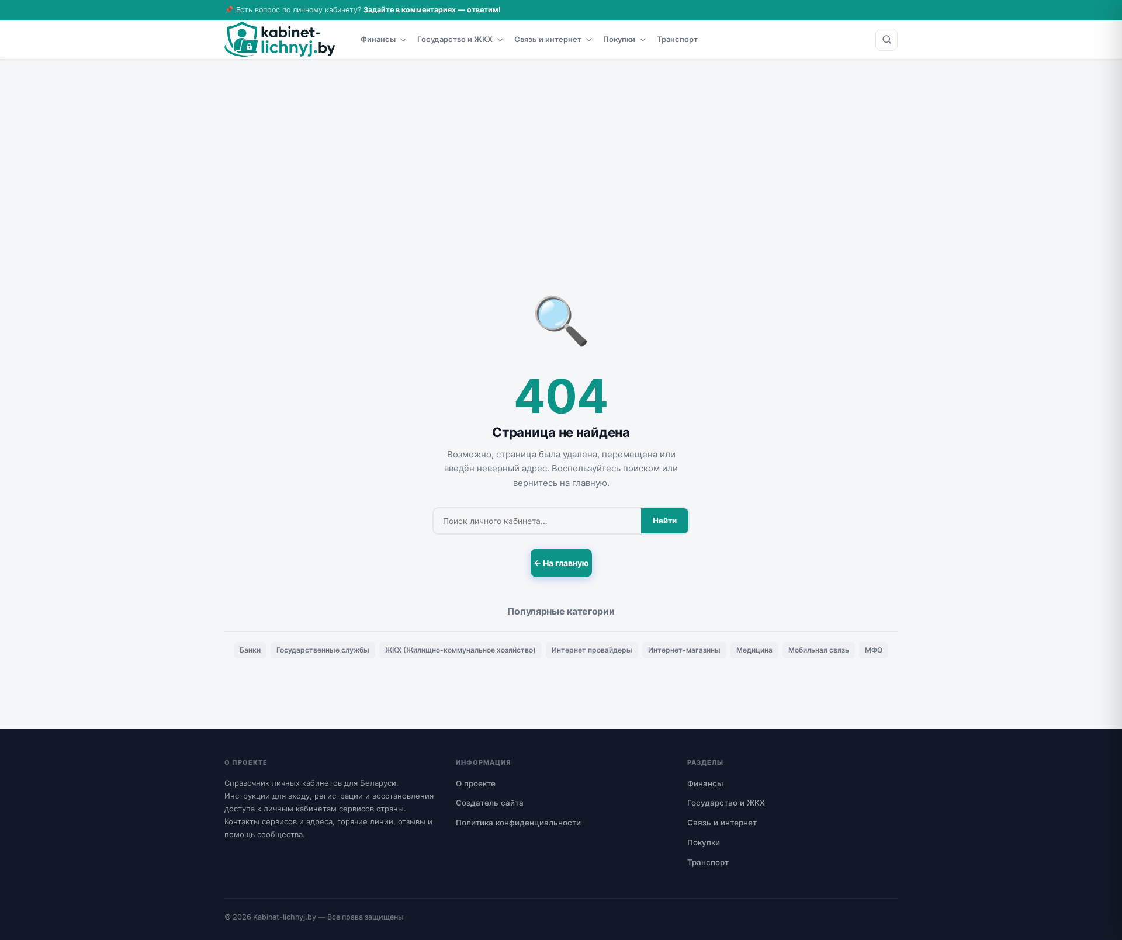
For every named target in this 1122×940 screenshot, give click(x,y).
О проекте (476, 783)
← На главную (561, 563)
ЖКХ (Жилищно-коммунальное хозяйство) (460, 650)
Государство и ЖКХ (455, 39)
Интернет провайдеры (592, 650)
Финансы (378, 39)
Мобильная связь (818, 650)
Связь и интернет (547, 39)
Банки (250, 650)
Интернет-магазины (684, 650)
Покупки (619, 39)
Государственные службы (322, 650)
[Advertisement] (561, 147)
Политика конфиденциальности (518, 822)
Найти (665, 520)
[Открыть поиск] (886, 40)
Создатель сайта (490, 802)
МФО (873, 650)
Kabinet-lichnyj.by (284, 917)
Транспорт (677, 39)
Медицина (754, 650)
